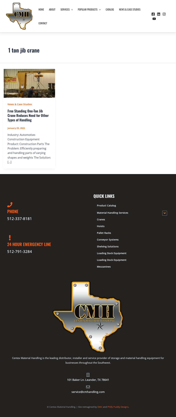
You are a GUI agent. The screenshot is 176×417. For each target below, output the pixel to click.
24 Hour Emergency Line (29, 244)
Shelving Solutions (108, 246)
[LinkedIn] (158, 14)
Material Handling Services (112, 212)
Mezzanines (104, 266)
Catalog (110, 9)
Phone (12, 211)
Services (65, 9)
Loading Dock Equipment (111, 253)
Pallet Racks (104, 232)
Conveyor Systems (108, 239)
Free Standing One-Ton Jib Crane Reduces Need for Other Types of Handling (28, 115)
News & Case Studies (129, 9)
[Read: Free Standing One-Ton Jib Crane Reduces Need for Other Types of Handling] (29, 83)
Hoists (100, 226)
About (52, 9)
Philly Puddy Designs (118, 406)
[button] (71, 9)
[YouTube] (154, 18)
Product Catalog (106, 205)
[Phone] (9, 204)
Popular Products (87, 9)
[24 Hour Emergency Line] (9, 237)
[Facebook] (153, 14)
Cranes (101, 219)
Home (41, 9)
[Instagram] (164, 14)
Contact (42, 23)
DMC (99, 406)
